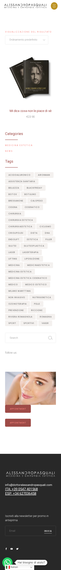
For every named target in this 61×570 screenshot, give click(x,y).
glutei (12, 245)
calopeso (37, 200)
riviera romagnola (20, 316)
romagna (46, 316)
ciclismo (45, 226)
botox (12, 194)
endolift (13, 239)
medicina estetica (20, 271)
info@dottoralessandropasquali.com (28, 485)
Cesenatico (32, 207)
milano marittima (19, 290)
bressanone (15, 200)
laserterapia (30, 252)
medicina (14, 265)
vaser (45, 323)
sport (12, 323)
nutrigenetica (42, 297)
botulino (30, 194)
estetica (32, 239)
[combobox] (26, 39)
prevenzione (16, 310)
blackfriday (34, 187)
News (9, 151)
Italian (14, 567)
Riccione (37, 310)
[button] (7, 562)
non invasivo (16, 297)
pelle (37, 303)
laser (11, 252)
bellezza (13, 187)
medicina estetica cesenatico (27, 278)
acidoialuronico (19, 174)
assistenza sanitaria (21, 181)
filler (48, 239)
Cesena (12, 207)
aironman (44, 174)
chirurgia (14, 213)
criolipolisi (15, 232)
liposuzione (32, 258)
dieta (34, 232)
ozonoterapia (17, 303)
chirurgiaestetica (20, 226)
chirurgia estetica (20, 220)
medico (13, 284)
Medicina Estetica (19, 145)
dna (47, 232)
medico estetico (36, 284)
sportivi (29, 323)
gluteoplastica (34, 245)
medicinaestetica (38, 265)
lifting (12, 258)
